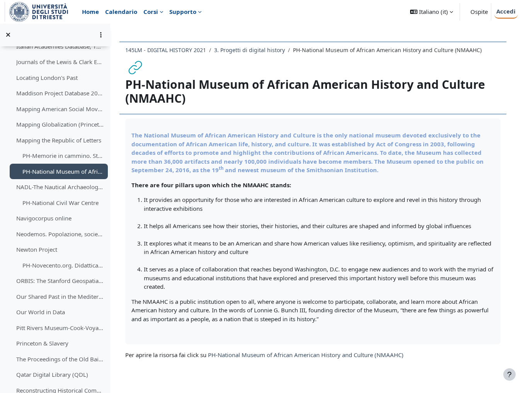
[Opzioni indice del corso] (101, 35)
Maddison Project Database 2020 (60, 93)
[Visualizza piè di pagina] (509, 374)
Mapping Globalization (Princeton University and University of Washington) (60, 124)
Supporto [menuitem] (182, 11)
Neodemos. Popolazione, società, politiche (60, 234)
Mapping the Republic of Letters (58, 140)
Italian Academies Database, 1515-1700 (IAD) (60, 46)
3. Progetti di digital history (249, 50)
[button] (431, 12)
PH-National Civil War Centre (60, 203)
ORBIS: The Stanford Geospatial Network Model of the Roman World (60, 281)
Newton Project (36, 249)
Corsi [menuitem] (150, 11)
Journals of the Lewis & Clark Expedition (60, 62)
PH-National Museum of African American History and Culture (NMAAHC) (63, 171)
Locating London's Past (47, 77)
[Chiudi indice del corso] (8, 35)
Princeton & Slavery (42, 343)
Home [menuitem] (90, 11)
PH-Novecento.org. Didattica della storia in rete (63, 265)
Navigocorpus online (44, 218)
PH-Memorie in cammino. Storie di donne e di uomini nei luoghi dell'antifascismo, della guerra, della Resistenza (63, 155)
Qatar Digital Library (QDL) (52, 374)
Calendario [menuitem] (121, 11)
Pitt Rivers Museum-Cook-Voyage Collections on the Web (60, 328)
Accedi (506, 11)
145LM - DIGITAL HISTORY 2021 (165, 50)
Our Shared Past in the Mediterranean (60, 296)
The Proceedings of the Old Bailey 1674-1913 (60, 359)
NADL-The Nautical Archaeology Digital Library (60, 187)
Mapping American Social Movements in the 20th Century (60, 109)
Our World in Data (40, 312)
